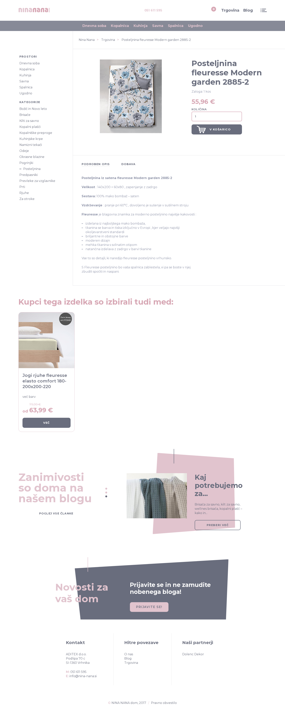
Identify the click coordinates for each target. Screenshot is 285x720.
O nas (128, 654)
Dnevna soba (94, 26)
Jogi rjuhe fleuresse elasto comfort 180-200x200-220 (44, 381)
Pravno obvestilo (164, 703)
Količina (199, 109)
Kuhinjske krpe (31, 138)
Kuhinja (141, 26)
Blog (248, 10)
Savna (157, 26)
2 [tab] (106, 492)
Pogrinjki (26, 162)
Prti (22, 187)
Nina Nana (87, 40)
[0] (209, 10)
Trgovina (230, 10)
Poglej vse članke (56, 513)
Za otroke (27, 199)
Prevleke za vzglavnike (37, 181)
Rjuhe (24, 193)
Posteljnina (32, 169)
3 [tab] (106, 496)
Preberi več (218, 525)
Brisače (24, 114)
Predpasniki (28, 175)
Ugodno (195, 26)
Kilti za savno (29, 120)
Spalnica (175, 26)
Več (46, 423)
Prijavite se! (149, 607)
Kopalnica (120, 26)
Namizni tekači (30, 144)
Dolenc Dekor (193, 654)
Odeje (24, 150)
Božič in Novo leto (33, 108)
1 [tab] (106, 489)
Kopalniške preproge (35, 132)
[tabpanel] (189, 493)
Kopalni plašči (30, 126)
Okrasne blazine (31, 156)
